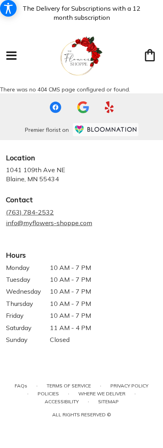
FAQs (21, 386)
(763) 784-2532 (30, 212)
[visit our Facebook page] (55, 107)
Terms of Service (69, 386)
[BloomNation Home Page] (105, 129)
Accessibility (62, 401)
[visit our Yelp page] (109, 107)
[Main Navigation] (11, 56)
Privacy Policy (129, 386)
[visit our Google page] (83, 107)
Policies (48, 394)
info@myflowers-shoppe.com (49, 223)
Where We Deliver (101, 394)
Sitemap (108, 401)
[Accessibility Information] (8, 8)
